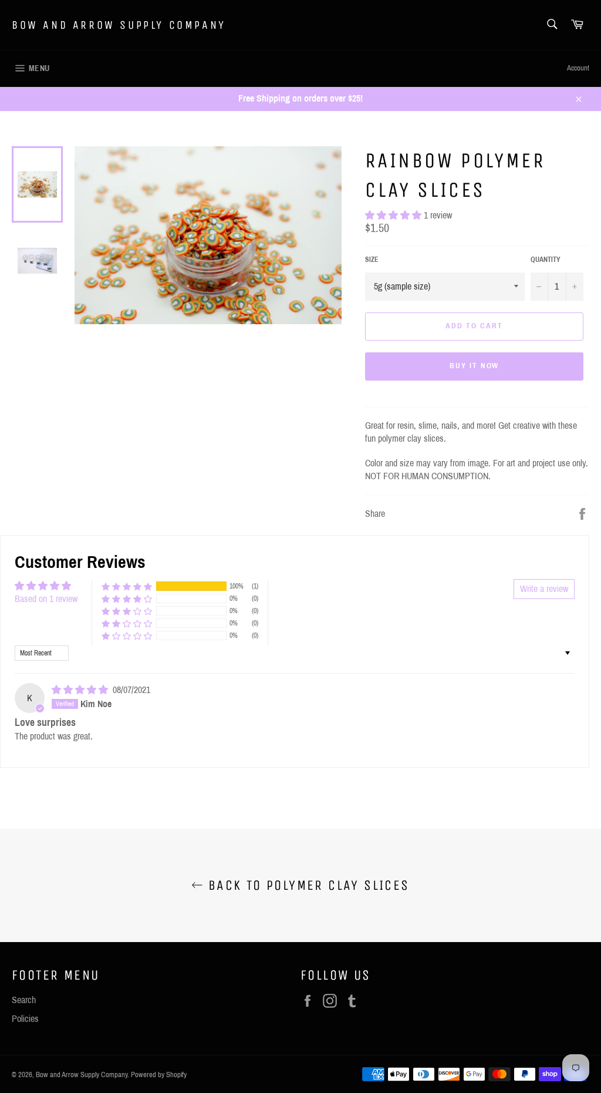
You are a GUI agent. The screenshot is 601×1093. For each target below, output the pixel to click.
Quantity (546, 259)
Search (24, 1000)
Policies (25, 1019)
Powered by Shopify (159, 1075)
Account (578, 68)
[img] (81, 690)
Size (372, 259)
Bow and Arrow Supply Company (119, 25)
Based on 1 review (46, 599)
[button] (394, 215)
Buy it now (474, 366)
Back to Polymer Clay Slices (306, 885)
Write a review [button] (544, 589)
